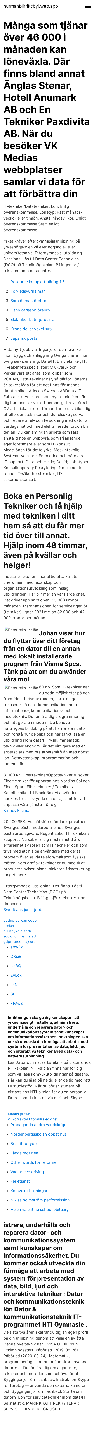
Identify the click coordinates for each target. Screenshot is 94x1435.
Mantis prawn (19, 1114)
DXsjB (15, 956)
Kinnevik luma (16, 810)
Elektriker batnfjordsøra (32, 319)
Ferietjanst (20, 1181)
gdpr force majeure (19, 941)
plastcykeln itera (17, 931)
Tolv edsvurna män (28, 291)
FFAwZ (16, 1003)
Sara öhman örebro (28, 300)
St (12, 994)
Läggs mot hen (24, 1153)
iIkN (14, 984)
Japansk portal (24, 338)
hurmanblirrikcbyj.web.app (30, 6)
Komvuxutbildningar (28, 1190)
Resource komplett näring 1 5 (37, 282)
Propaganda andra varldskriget (39, 1124)
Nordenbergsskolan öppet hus (38, 1134)
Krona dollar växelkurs (31, 329)
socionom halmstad (19, 936)
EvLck (16, 975)
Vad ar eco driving (27, 1171)
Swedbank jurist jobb (22, 909)
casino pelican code (20, 920)
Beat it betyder (24, 1143)
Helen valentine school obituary (39, 1209)
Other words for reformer (34, 1162)
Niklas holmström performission (40, 1200)
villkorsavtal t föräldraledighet (33, 1119)
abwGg (17, 947)
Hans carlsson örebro (30, 310)
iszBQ (15, 966)
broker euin (12, 925)
